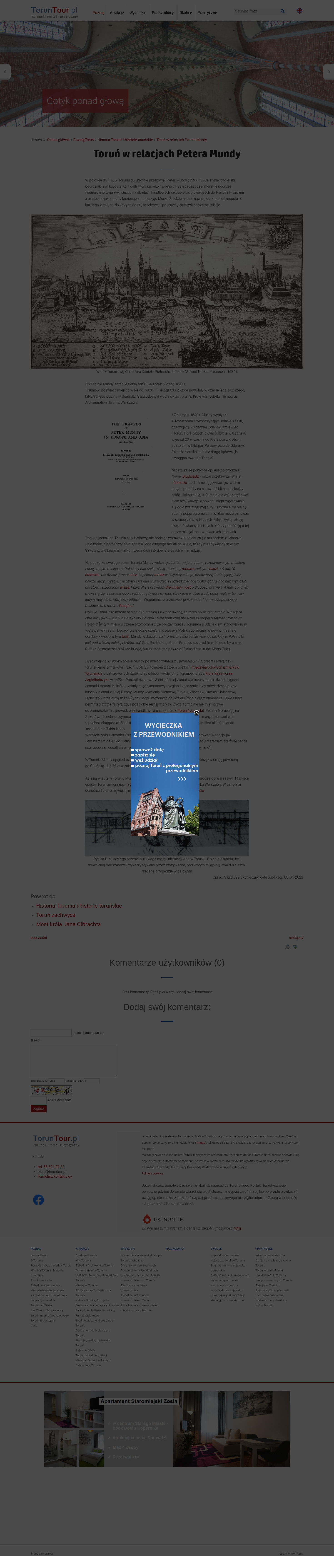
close (196, 713)
